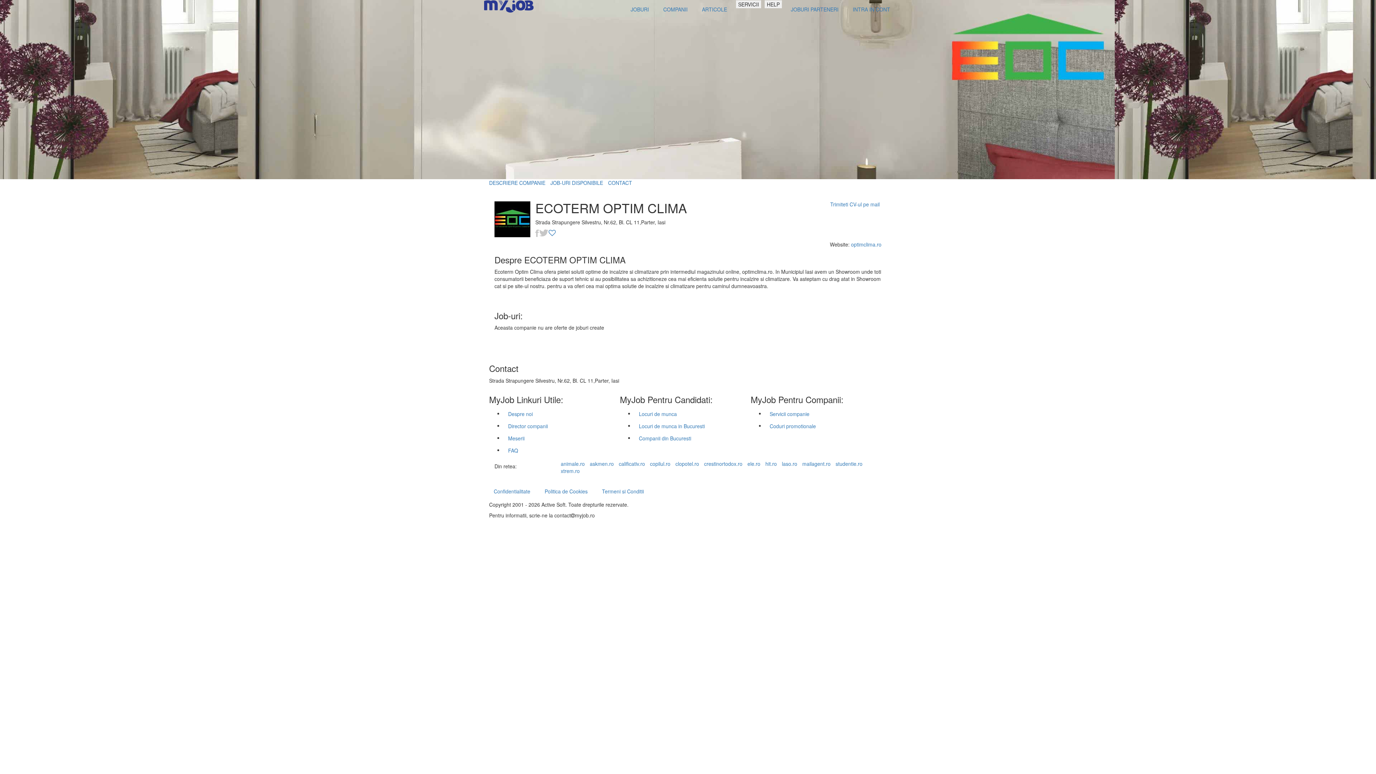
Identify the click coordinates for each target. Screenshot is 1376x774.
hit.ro (771, 463)
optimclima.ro (866, 244)
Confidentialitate (512, 491)
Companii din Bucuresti (665, 438)
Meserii (516, 438)
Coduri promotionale (793, 426)
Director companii (528, 426)
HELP (773, 4)
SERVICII (748, 4)
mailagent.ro (816, 463)
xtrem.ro (570, 470)
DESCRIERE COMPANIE (517, 182)
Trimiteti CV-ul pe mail (855, 204)
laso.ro (789, 463)
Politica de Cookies (566, 491)
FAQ (513, 450)
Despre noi (520, 413)
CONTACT (620, 182)
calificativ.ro (632, 463)
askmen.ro (602, 463)
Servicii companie (789, 413)
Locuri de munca (658, 413)
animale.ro (573, 463)
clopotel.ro (687, 463)
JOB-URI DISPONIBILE (576, 182)
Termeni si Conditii (623, 491)
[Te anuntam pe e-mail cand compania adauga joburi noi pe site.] (552, 233)
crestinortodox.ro (723, 463)
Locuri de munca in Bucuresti (672, 426)
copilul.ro (660, 463)
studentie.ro (849, 463)
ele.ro (753, 463)
